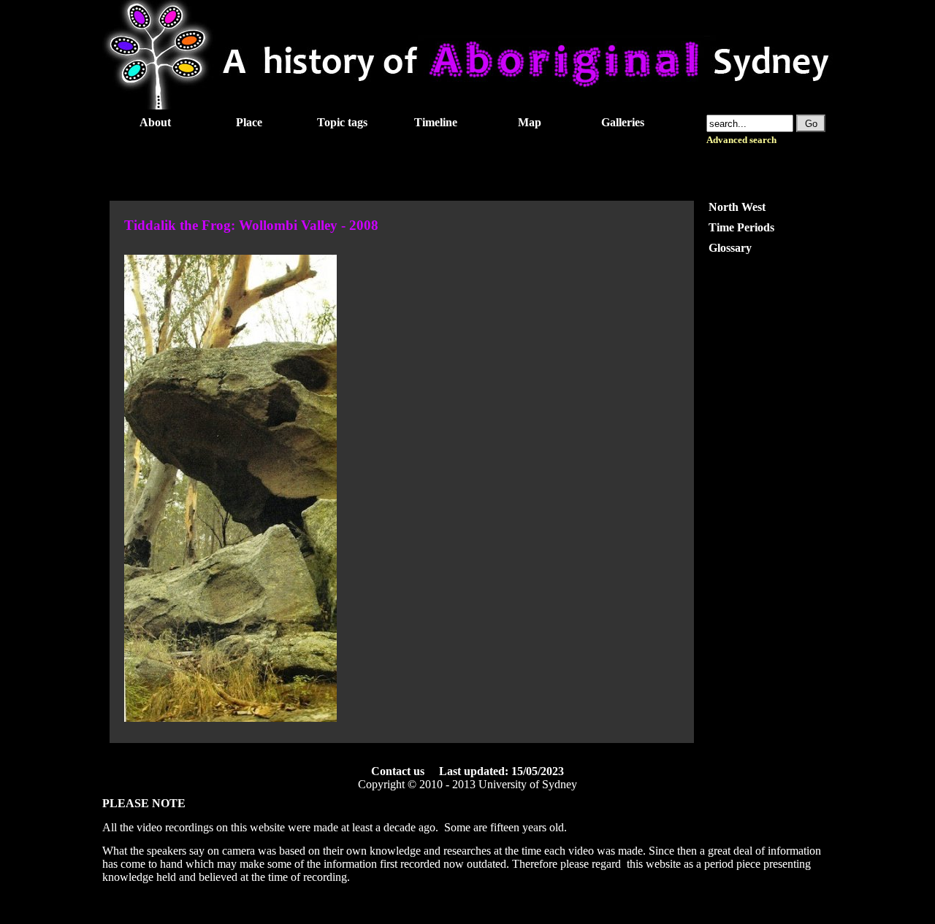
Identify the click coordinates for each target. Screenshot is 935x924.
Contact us (397, 771)
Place (249, 122)
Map (529, 122)
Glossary (730, 248)
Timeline (435, 122)
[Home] (467, 105)
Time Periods (741, 227)
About (155, 122)
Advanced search (741, 140)
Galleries (622, 122)
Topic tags (342, 122)
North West (737, 207)
